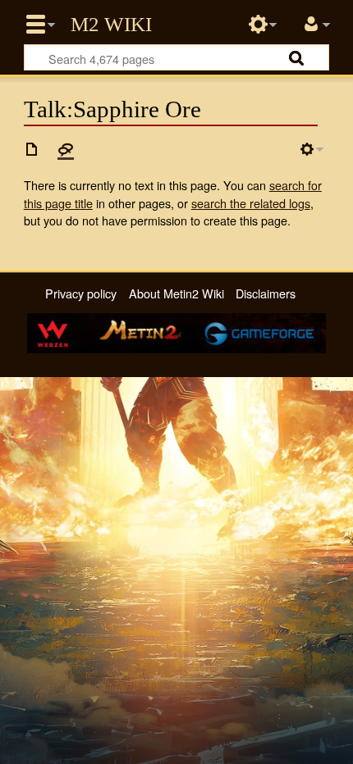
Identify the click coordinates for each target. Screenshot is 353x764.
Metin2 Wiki (111, 24)
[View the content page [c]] (32, 149)
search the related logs (250, 202)
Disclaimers (266, 293)
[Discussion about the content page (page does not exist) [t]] (65, 149)
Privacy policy (81, 293)
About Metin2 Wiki (176, 293)
